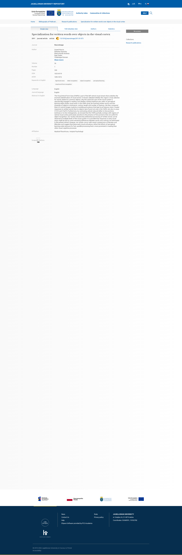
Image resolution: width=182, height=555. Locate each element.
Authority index (82, 13)
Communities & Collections (100, 13)
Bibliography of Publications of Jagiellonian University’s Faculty (48, 21)
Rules (96, 514)
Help (145, 13)
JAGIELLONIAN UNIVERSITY (123, 514)
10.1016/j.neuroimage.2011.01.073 (71, 38)
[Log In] (139, 3)
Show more (59, 60)
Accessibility (37, 550)
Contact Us (65, 517)
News (63, 514)
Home (33, 21)
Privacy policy (99, 517)
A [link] (132, 4)
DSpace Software (67, 523)
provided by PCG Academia (83, 523)
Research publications (69, 21)
